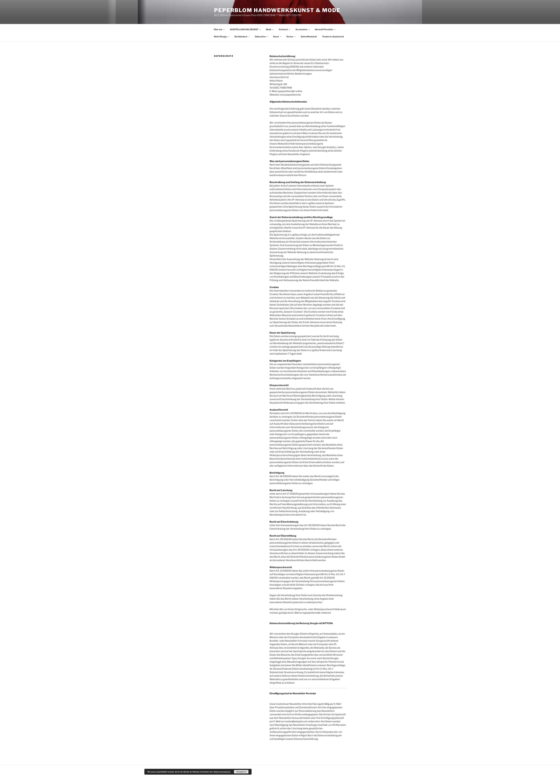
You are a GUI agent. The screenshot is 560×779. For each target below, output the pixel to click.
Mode (268, 29)
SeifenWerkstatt (309, 36)
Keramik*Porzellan (324, 29)
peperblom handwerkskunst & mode (277, 10)
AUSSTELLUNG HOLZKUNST (244, 29)
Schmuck (283, 29)
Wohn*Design (220, 36)
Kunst (276, 36)
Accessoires (301, 29)
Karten (289, 36)
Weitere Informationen (222, 772)
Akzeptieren (241, 771)
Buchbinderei (241, 36)
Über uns (218, 29)
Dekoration (260, 36)
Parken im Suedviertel (333, 36)
